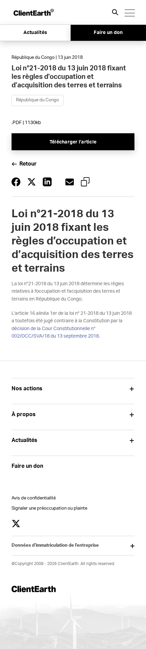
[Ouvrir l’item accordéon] (132, 389)
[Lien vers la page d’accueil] (33, 12)
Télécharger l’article (73, 142)
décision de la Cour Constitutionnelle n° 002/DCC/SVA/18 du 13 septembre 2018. (56, 332)
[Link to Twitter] (16, 523)
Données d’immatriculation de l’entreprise (55, 545)
